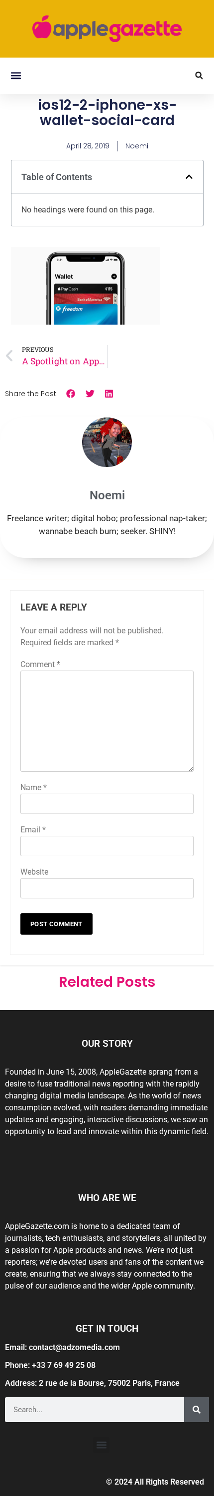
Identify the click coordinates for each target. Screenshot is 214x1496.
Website (34, 872)
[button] (15, 76)
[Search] (196, 1409)
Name (33, 787)
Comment (40, 664)
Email (33, 829)
